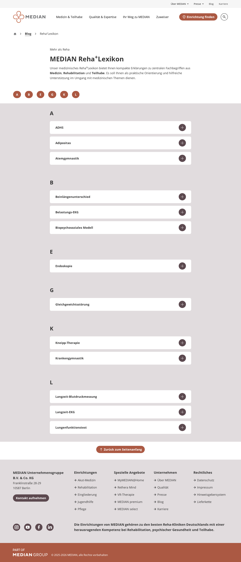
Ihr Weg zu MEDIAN (136, 17)
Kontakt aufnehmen (31, 498)
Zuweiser (162, 17)
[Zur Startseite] (29, 17)
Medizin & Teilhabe (69, 17)
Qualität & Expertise (102, 17)
